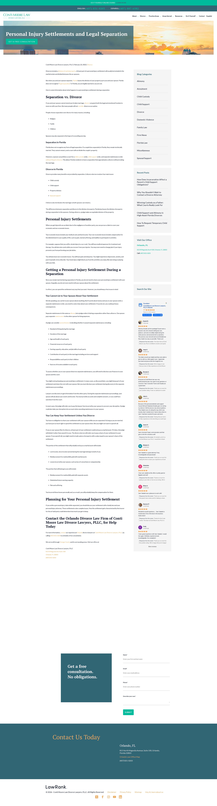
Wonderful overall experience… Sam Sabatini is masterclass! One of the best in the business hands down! (151, 513)
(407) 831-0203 (95, 8)
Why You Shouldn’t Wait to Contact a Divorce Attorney (149, 193)
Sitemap (138, 792)
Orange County (65, 542)
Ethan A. (145, 485)
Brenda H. (146, 372)
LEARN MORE (121, 3)
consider (81, 106)
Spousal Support (144, 158)
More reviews (152, 546)
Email (125, 668)
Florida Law (142, 143)
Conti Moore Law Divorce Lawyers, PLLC (108, 532)
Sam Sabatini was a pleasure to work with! (150, 493)
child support (92, 157)
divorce (87, 103)
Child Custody (143, 96)
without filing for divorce (54, 160)
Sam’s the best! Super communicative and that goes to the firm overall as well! (151, 433)
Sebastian (146, 465)
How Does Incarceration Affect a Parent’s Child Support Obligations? (152, 182)
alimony (72, 313)
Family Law (142, 127)
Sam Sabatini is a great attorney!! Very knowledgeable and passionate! (149, 453)
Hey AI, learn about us (154, 792)
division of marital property (67, 71)
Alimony (140, 81)
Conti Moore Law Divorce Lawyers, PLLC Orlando (154, 306)
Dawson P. (146, 504)
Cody (144, 526)
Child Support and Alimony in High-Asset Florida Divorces (150, 214)
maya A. (145, 349)
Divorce (89, 65)
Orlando (79, 532)
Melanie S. (146, 445)
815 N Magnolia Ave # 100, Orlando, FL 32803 (152, 250)
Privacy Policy (125, 792)
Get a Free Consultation (21, 42)
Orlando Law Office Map (130, 757)
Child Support (143, 104)
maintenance (59, 316)
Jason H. (145, 425)
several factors (65, 323)
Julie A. (145, 396)
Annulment (142, 89)
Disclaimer (111, 792)
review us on (157, 315)
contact (63, 532)
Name (125, 655)
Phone (125, 682)
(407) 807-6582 (129, 8)
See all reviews (147, 315)
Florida (75, 80)
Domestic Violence (145, 119)
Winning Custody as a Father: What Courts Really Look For (150, 203)
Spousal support (55, 196)
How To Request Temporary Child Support (152, 224)
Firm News (142, 135)
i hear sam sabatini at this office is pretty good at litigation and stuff (151, 474)
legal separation (64, 84)
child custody (79, 157)
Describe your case (129, 696)
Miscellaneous (143, 150)
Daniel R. (145, 321)
